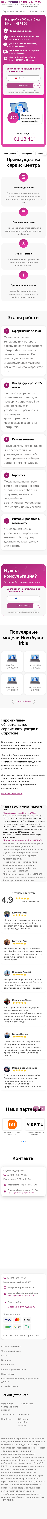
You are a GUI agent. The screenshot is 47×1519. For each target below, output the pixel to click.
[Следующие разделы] (45, 154)
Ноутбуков (6, 1419)
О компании (7, 1364)
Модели (41, 154)
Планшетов (27, 1403)
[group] (12, 1126)
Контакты (6, 1355)
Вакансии (6, 1360)
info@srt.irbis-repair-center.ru (22, 1184)
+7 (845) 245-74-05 (30, 2)
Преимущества (10, 154)
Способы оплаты (9, 1386)
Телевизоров (7, 1414)
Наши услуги (7, 1374)
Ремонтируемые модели (13, 1369)
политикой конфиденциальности (28, 92)
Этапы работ (26, 154)
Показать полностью (11, 793)
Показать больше (23, 701)
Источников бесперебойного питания (9, 1406)
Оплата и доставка (11, 1351)
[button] (36, 1108)
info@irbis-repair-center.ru (21, 1287)
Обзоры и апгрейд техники (23, 1422)
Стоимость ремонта (11, 1346)
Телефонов (23, 1414)
